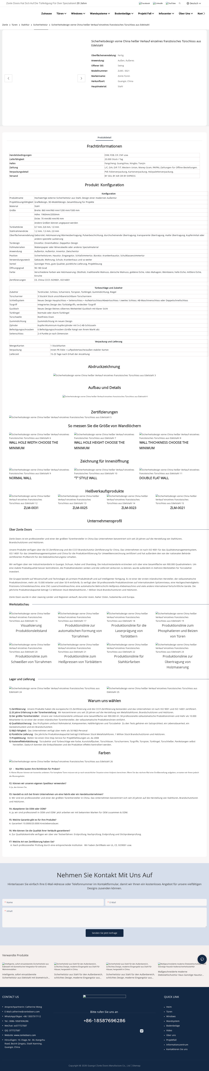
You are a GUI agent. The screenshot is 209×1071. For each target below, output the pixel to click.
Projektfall (171, 1039)
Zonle (5, 24)
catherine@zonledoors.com (26, 1011)
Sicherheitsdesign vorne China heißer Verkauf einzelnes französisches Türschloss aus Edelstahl (100, 24)
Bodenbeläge (173, 1025)
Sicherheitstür (40, 24)
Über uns (171, 1035)
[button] (204, 13)
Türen (15, 24)
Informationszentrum (177, 1044)
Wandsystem (172, 1021)
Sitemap (136, 1065)
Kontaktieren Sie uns (177, 1049)
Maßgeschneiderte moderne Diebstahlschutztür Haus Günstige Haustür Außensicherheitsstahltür (180, 973)
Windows (171, 1016)
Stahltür (25, 24)
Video (169, 1030)
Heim (169, 1006)
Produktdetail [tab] (104, 137)
